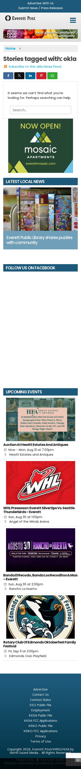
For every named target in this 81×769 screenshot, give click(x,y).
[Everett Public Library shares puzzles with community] (40, 209)
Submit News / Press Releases (40, 8)
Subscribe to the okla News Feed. (35, 66)
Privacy (40, 736)
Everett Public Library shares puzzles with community (39, 240)
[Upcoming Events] (40, 419)
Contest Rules (40, 699)
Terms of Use (40, 741)
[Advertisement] (40, 34)
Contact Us (40, 694)
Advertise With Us (40, 3)
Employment (40, 710)
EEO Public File (40, 705)
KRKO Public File (40, 725)
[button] (73, 20)
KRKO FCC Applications (41, 731)
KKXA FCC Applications (40, 720)
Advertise (40, 689)
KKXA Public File (40, 715)
